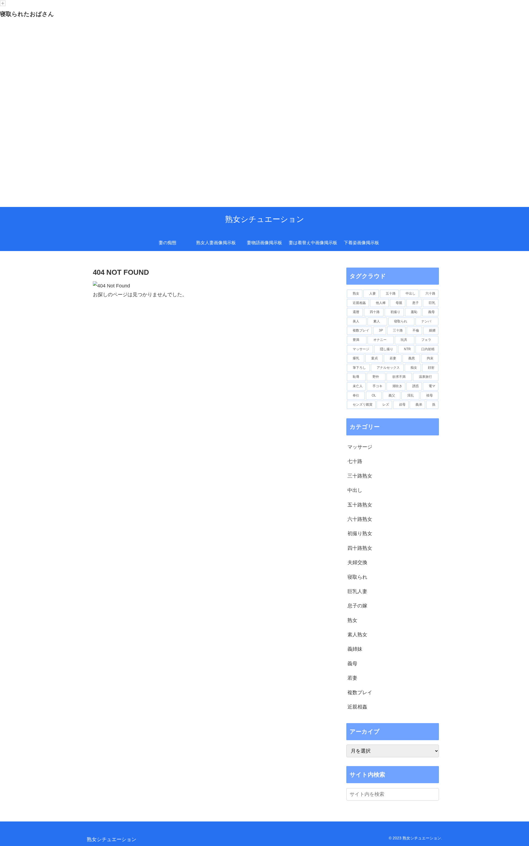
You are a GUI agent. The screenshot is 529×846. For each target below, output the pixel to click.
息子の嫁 (357, 605)
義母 (352, 663)
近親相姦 (357, 707)
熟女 (352, 620)
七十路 (354, 461)
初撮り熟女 (359, 533)
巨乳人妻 (357, 591)
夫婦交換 (357, 562)
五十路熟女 (359, 505)
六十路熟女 (359, 519)
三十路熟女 (359, 476)
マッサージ (359, 447)
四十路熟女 (359, 548)
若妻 (352, 678)
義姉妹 (354, 649)
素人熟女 (357, 634)
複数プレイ (359, 692)
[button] (433, 794)
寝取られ (357, 577)
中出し (354, 490)
